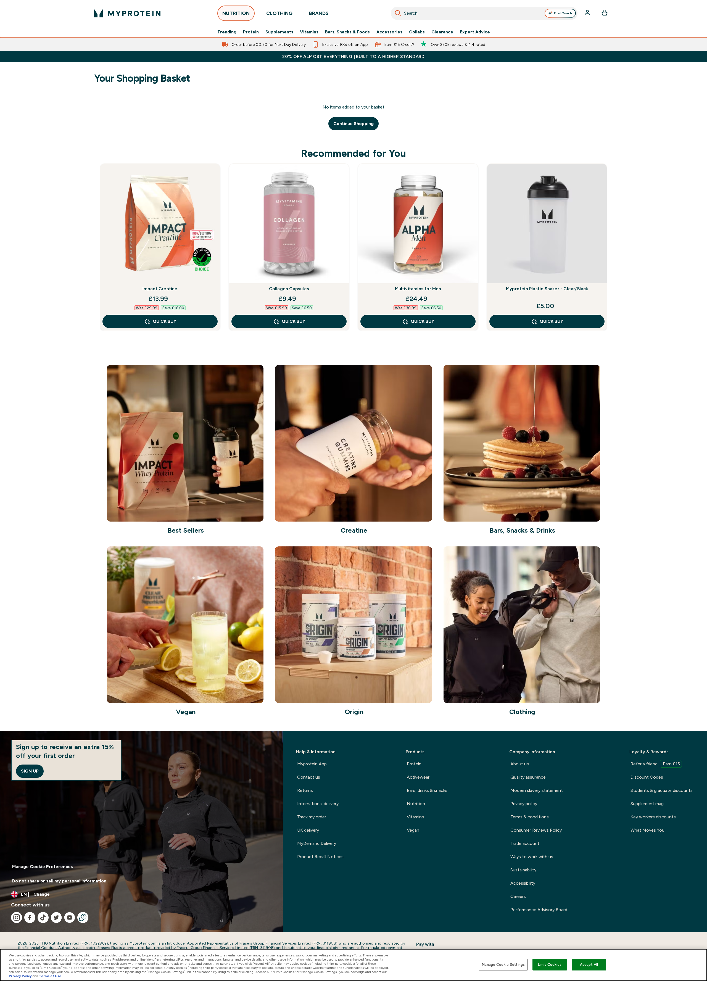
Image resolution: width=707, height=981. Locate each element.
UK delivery (308, 830)
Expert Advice (475, 32)
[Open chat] (82, 917)
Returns (305, 790)
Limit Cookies (550, 965)
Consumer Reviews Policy (536, 830)
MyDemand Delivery (316, 843)
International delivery (318, 803)
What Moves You (647, 830)
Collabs (417, 32)
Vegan (413, 830)
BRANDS (319, 13)
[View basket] (604, 13)
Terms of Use (50, 976)
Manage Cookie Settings (503, 965)
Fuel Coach (563, 13)
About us (519, 763)
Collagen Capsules (289, 288)
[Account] (588, 13)
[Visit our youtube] (69, 917)
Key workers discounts (653, 817)
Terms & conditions (529, 817)
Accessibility (522, 883)
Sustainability (523, 870)
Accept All (589, 965)
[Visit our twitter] (56, 917)
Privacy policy (523, 803)
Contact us (308, 777)
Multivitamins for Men (418, 288)
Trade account (524, 843)
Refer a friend (655, 763)
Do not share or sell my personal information (59, 881)
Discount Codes (647, 777)
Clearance (442, 32)
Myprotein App (312, 763)
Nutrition (416, 803)
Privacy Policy (20, 976)
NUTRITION (236, 13)
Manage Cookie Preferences (42, 866)
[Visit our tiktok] (43, 917)
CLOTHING (279, 13)
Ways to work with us (531, 856)
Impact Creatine (160, 288)
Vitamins (309, 32)
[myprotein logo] (127, 13)
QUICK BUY (164, 321)
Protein (251, 32)
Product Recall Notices (320, 856)
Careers (518, 896)
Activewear (418, 777)
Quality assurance (528, 777)
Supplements (279, 32)
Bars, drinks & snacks (427, 790)
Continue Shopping (353, 123)
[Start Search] (398, 13)
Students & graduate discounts (662, 790)
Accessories (389, 32)
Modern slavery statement (536, 790)
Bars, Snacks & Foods (347, 32)
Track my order (311, 817)
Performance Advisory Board (538, 909)
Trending (226, 32)
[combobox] (484, 13)
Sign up (30, 771)
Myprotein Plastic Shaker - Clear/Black (547, 288)
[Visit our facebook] (29, 917)
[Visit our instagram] (16, 917)
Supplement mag (647, 803)
